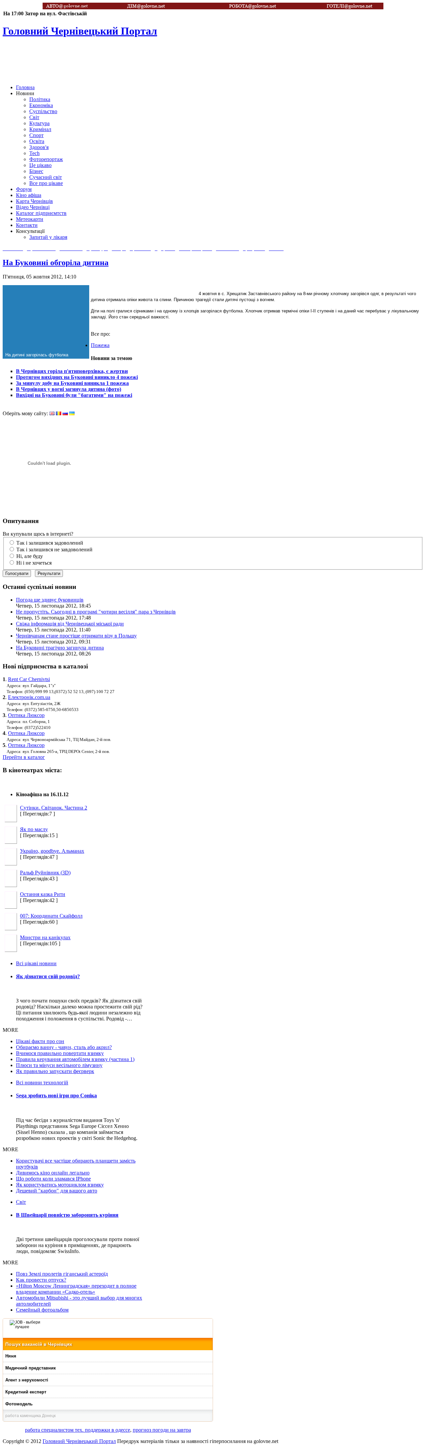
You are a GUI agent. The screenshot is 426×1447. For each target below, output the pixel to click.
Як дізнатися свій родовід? (48, 976)
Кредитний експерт (25, 1391)
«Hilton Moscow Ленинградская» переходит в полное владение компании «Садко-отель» (76, 1289)
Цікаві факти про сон (40, 1041)
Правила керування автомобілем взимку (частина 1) (75, 1059)
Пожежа (100, 345)
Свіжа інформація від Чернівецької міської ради (70, 624)
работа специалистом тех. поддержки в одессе (77, 1430)
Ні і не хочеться (34, 563)
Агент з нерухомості (26, 1379)
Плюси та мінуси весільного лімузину (59, 1065)
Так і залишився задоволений (49, 543)
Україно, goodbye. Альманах (52, 851)
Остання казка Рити (42, 894)
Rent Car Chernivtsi (29, 679)
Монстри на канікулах (45, 937)
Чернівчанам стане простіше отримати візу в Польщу (76, 635)
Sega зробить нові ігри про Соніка (56, 1095)
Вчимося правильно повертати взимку (60, 1053)
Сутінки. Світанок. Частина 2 (53, 808)
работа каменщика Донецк (30, 1415)
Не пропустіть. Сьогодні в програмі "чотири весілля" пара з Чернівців (96, 612)
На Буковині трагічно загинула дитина (60, 647)
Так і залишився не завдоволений (54, 549)
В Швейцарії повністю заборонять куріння (67, 1215)
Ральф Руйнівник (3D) (45, 872)
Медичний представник (30, 1367)
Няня (10, 1356)
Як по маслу (34, 829)
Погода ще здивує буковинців (50, 600)
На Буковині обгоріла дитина (55, 262)
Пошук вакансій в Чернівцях (38, 1344)
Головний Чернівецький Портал (79, 1441)
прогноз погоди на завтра (162, 1430)
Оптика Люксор (26, 715)
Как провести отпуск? (41, 1280)
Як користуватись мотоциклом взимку (60, 1184)
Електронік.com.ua (29, 697)
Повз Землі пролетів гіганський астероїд (62, 1274)
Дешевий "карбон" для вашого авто (56, 1190)
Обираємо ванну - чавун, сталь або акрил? (64, 1047)
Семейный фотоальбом (42, 1310)
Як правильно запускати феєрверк (55, 1071)
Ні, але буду (29, 556)
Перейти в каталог (24, 757)
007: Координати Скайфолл (51, 916)
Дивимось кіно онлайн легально (53, 1173)
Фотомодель (19, 1403)
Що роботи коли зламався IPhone (53, 1178)
